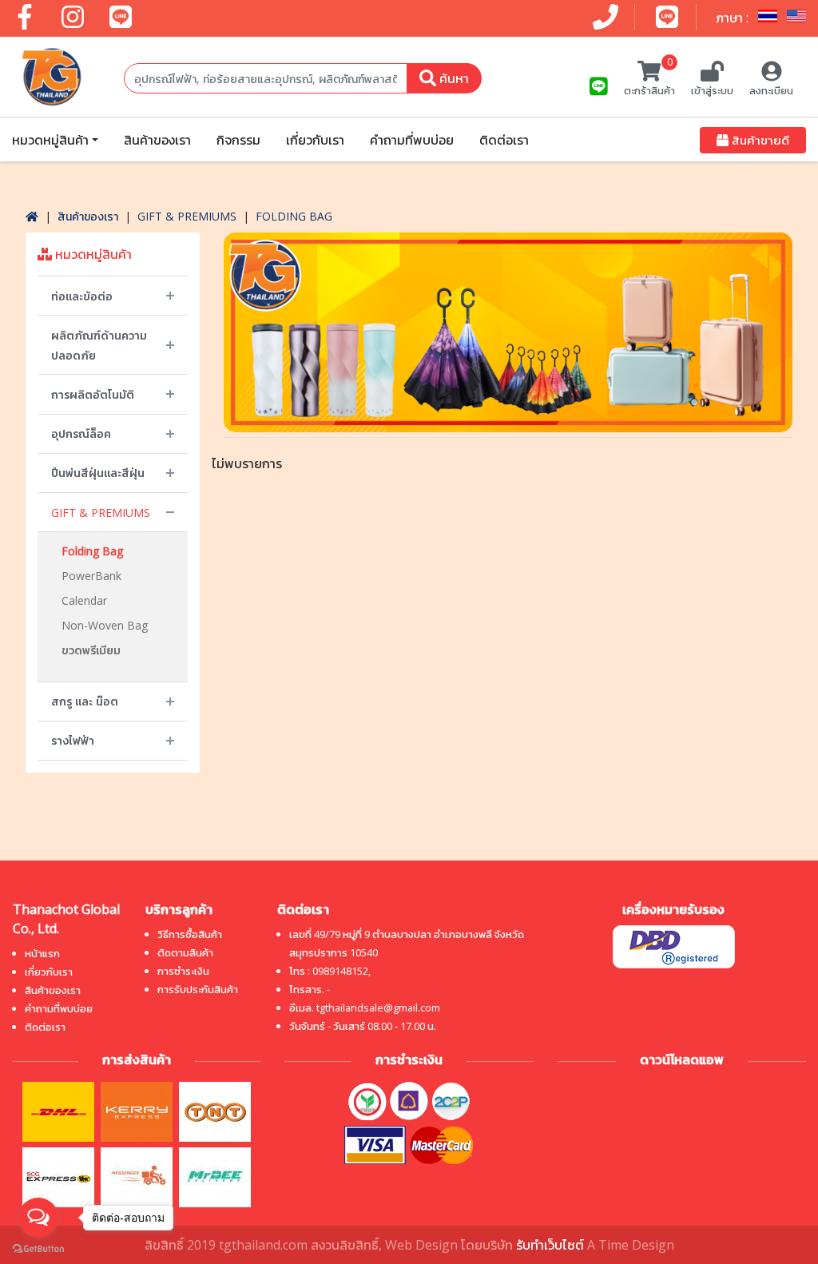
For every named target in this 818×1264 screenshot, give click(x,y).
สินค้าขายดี (759, 140)
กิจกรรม (238, 140)
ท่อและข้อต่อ (82, 296)
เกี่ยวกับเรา (315, 140)
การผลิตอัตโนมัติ (92, 394)
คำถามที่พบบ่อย (412, 140)
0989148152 (340, 971)
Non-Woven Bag (105, 625)
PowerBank (91, 575)
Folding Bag (294, 216)
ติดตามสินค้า (185, 952)
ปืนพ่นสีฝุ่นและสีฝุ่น (98, 472)
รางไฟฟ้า (72, 740)
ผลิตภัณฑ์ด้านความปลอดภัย (99, 345)
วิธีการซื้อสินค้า (189, 934)
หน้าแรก (42, 953)
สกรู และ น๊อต (84, 701)
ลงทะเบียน (771, 90)
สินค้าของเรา (157, 140)
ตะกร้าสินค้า (649, 79)
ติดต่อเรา (504, 140)
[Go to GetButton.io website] (38, 1248)
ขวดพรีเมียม (91, 650)
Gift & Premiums (186, 216)
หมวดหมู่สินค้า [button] (50, 140)
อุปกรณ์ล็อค (81, 433)
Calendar (84, 600)
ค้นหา (452, 78)
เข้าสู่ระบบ (712, 90)
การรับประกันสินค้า (197, 989)
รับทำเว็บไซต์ (550, 1245)
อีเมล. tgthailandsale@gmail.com (364, 1007)
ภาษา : (734, 17)
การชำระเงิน (183, 971)
